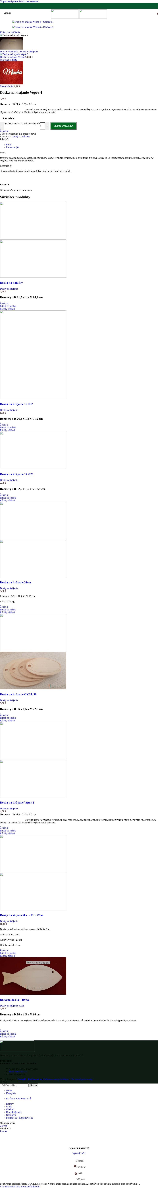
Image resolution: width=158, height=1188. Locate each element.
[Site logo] (65, 18)
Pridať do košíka (63, 126)
